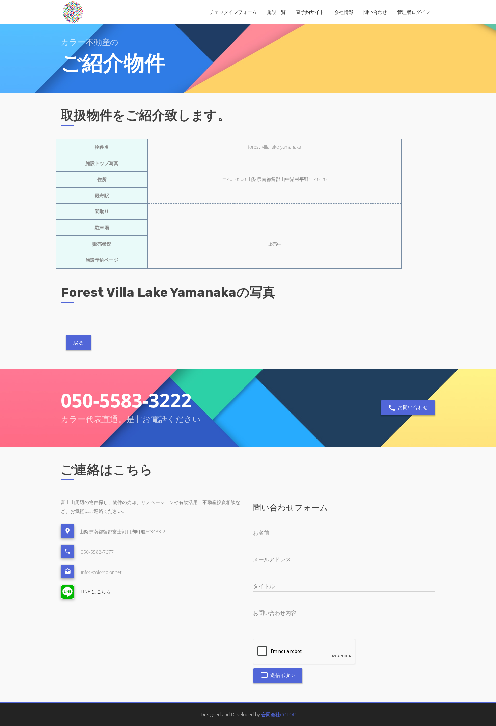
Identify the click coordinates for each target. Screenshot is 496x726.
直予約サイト (310, 12)
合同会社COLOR (278, 714)
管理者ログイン (413, 12)
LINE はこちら (95, 591)
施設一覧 (276, 12)
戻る (78, 342)
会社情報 (343, 12)
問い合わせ (375, 12)
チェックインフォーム (233, 12)
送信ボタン (282, 675)
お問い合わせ (412, 407)
